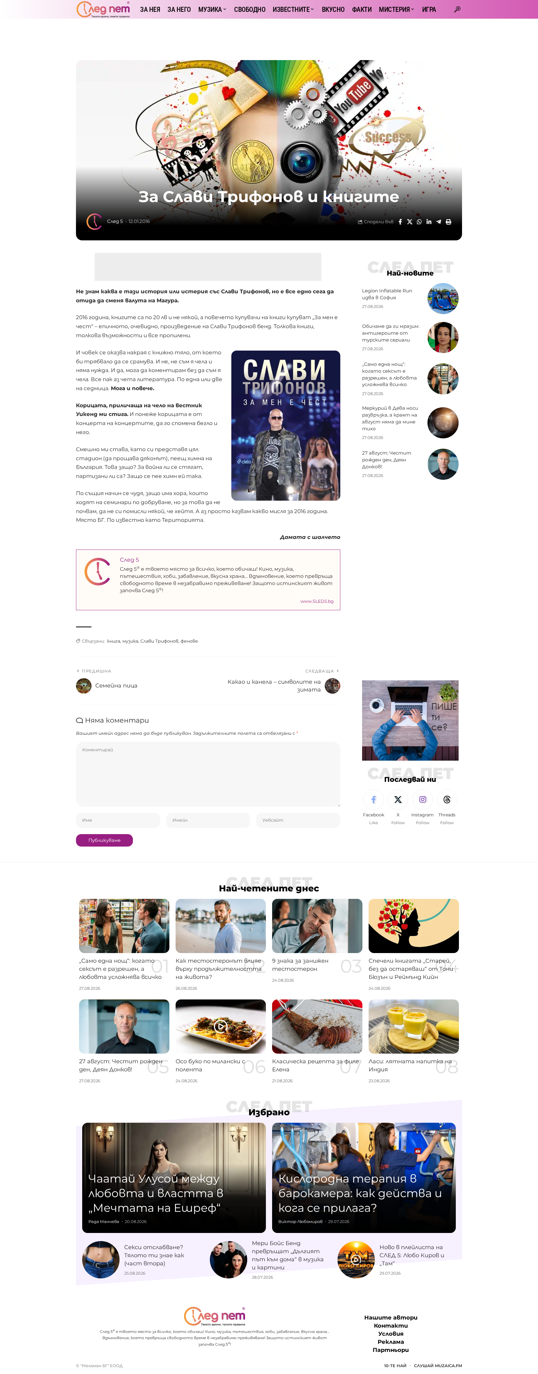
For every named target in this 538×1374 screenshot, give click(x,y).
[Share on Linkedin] (429, 222)
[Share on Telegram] (438, 222)
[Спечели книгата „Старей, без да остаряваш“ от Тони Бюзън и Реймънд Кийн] (414, 926)
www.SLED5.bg (317, 601)
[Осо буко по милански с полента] (221, 1026)
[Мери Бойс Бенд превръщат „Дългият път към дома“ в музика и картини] (228, 1259)
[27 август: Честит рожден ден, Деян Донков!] (443, 464)
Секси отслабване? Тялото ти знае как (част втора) (154, 1255)
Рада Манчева (103, 1221)
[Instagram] (422, 807)
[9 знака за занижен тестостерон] (317, 926)
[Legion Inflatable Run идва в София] (443, 298)
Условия (391, 1333)
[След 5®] (103, 9)
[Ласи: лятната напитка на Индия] (414, 1026)
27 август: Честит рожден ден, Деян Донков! (386, 460)
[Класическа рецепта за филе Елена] (317, 1026)
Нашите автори (391, 1317)
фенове (189, 641)
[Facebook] (373, 807)
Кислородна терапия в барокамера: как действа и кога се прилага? (360, 1193)
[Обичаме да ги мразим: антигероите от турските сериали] (443, 337)
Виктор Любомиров (300, 1221)
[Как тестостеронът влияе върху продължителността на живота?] (221, 926)
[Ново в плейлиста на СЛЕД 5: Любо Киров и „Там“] (356, 1259)
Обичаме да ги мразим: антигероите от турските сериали (390, 333)
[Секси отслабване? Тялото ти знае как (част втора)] (101, 1259)
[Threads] (447, 807)
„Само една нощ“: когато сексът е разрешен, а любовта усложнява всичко (120, 968)
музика (130, 641)
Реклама (391, 1342)
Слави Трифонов (159, 641)
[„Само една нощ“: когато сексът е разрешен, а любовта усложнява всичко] (443, 378)
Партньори (391, 1350)
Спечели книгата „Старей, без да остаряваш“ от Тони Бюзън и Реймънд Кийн (411, 968)
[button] (457, 9)
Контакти (391, 1325)
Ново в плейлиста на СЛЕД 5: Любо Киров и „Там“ (412, 1255)
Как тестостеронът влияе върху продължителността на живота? (219, 968)
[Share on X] (409, 222)
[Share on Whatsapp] (419, 222)
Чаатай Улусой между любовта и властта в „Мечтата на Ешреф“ (156, 1193)
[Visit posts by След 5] (94, 221)
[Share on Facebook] (400, 222)
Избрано (269, 1112)
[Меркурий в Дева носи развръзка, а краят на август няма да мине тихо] (443, 422)
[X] (397, 807)
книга (113, 641)
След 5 (115, 221)
